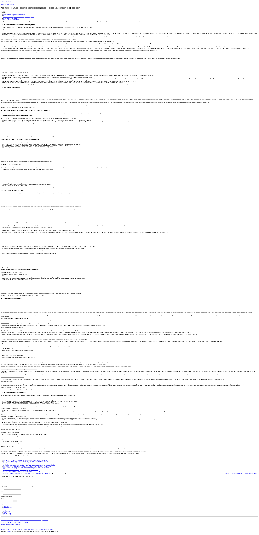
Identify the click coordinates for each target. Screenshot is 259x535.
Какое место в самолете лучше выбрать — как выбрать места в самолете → (241, 473)
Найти (15, 501)
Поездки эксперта (7, 509)
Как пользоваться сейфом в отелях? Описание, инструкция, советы (18, 17)
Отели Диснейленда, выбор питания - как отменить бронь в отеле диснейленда (21, 471)
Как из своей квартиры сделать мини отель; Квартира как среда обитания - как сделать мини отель (26, 467)
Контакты (3, 533)
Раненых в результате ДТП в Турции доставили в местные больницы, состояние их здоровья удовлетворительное (27, 529)
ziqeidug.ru (9, 531)
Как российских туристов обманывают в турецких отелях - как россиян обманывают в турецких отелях (27, 466)
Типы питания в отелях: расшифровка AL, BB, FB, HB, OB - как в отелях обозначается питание (25, 461)
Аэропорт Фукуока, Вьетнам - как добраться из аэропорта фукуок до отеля (20, 470)
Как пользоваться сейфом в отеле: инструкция (14, 14)
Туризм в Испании (7, 513)
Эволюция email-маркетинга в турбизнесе (10, 524)
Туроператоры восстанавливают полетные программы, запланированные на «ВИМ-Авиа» (21, 527)
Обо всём (5, 508)
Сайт (2, 493)
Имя (2, 488)
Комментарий (4, 486)
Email (2, 491)
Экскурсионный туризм (8, 514)
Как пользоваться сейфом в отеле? (11, 15)
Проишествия (6, 511)
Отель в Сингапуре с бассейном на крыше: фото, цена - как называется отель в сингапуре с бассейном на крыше (29, 465)
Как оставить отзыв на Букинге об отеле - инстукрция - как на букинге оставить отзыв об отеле (25, 460)
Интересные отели (7, 507)
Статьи (4, 512)
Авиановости (6, 506)
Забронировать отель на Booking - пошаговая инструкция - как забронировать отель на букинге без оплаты (28, 468)
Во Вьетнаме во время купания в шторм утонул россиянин (14, 522)
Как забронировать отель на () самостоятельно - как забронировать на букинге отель (22, 462)
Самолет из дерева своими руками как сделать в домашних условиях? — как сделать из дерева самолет (24, 520)
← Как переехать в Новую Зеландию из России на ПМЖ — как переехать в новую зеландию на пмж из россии (26, 473)
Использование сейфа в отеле (10, 18)
